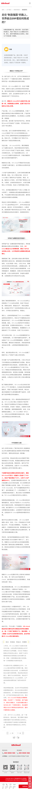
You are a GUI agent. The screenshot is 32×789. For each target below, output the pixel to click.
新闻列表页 (17, 9)
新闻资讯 (24, 9)
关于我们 (8, 9)
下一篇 (19, 733)
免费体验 (24, 786)
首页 (3, 9)
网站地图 (25, 780)
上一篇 (11, 733)
